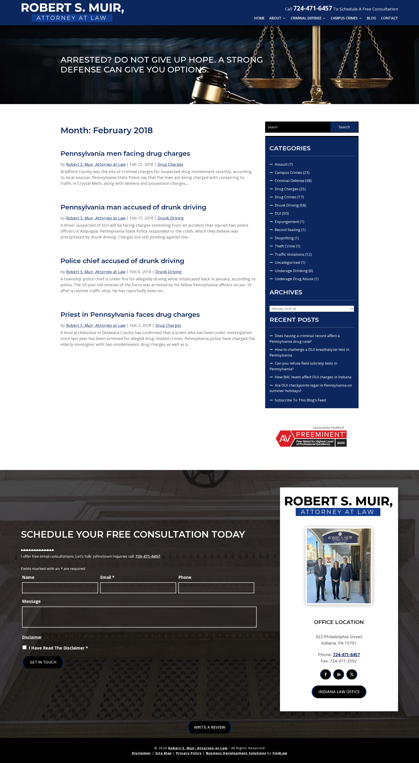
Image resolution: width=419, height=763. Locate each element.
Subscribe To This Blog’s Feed (300, 400)
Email (107, 577)
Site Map (163, 753)
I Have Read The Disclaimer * (58, 648)
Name (28, 577)
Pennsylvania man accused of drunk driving (133, 207)
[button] (414, 731)
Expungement (287, 221)
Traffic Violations (289, 254)
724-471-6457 (312, 8)
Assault (281, 164)
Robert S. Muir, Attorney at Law (95, 164)
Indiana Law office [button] (339, 691)
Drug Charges (170, 164)
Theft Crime (285, 246)
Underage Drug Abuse (294, 278)
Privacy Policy (189, 753)
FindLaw (280, 753)
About (275, 19)
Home (259, 19)
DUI (278, 213)
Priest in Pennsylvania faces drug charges (130, 314)
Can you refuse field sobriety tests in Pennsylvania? (303, 366)
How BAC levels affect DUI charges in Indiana (313, 376)
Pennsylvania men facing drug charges (125, 153)
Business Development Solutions (236, 753)
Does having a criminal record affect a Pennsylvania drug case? (305, 338)
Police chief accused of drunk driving (122, 261)
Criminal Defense (306, 19)
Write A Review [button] (209, 727)
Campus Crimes (344, 19)
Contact (389, 19)
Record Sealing (287, 229)
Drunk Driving (171, 218)
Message (31, 601)
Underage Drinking (291, 270)
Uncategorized (287, 262)
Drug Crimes (285, 196)
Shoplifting (284, 237)
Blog (371, 19)
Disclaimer (32, 637)
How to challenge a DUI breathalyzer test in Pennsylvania (309, 352)
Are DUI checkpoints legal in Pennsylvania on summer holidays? (311, 388)
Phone (184, 577)
